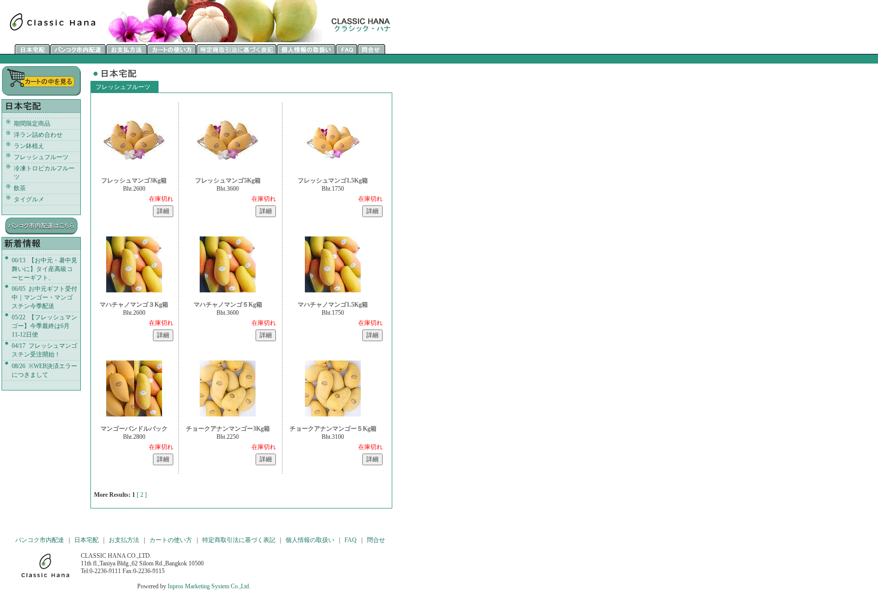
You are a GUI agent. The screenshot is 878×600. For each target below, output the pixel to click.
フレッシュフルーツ (41, 157)
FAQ (350, 540)
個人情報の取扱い (310, 540)
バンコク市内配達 (39, 540)
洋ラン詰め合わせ (38, 134)
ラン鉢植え (29, 145)
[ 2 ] (142, 494)
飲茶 (20, 188)
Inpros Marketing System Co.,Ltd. (209, 586)
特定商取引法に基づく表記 (238, 540)
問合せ (376, 540)
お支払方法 (124, 540)
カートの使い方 (170, 540)
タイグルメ (29, 199)
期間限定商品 (32, 123)
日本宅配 (86, 540)
